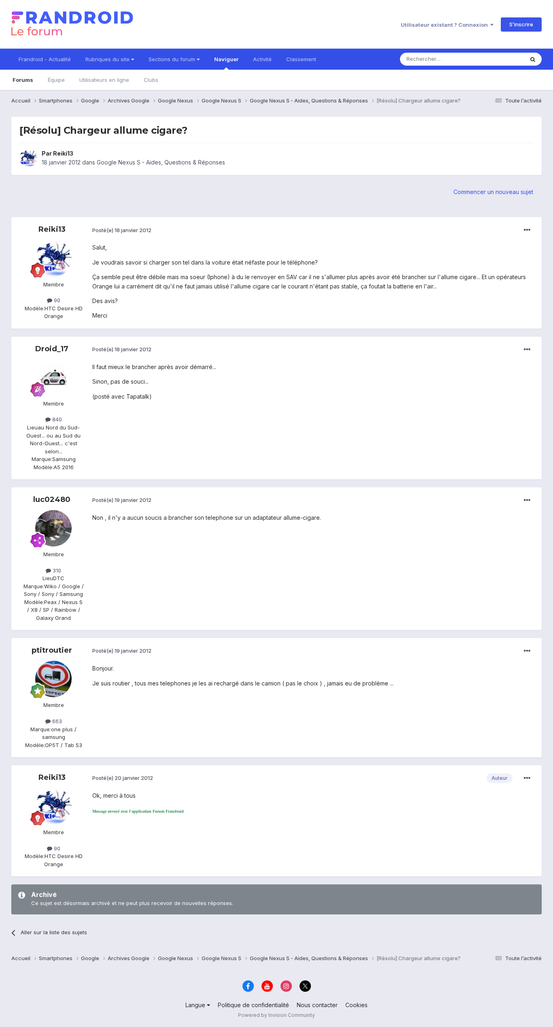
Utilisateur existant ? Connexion (445, 24)
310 (56, 570)
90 (56, 300)
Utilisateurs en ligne (104, 80)
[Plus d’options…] (527, 230)
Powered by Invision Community (276, 1015)
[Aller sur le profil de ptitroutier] (53, 679)
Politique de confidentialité (253, 1004)
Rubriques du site (108, 59)
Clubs (151, 80)
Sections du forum (173, 59)
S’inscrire (521, 24)
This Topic (500, 59)
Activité (262, 59)
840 (56, 419)
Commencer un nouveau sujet (493, 191)
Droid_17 (51, 348)
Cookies (356, 1004)
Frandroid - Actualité (45, 59)
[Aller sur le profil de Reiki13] (28, 158)
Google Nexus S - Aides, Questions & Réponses (161, 162)
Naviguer (226, 59)
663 (56, 721)
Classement (301, 59)
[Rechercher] (533, 59)
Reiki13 (63, 153)
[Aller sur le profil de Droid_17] (53, 377)
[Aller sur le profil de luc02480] (53, 528)
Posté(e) (121, 230)
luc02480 (51, 499)
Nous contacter (317, 1004)
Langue (196, 1004)
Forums (23, 80)
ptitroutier (52, 650)
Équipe (56, 80)
